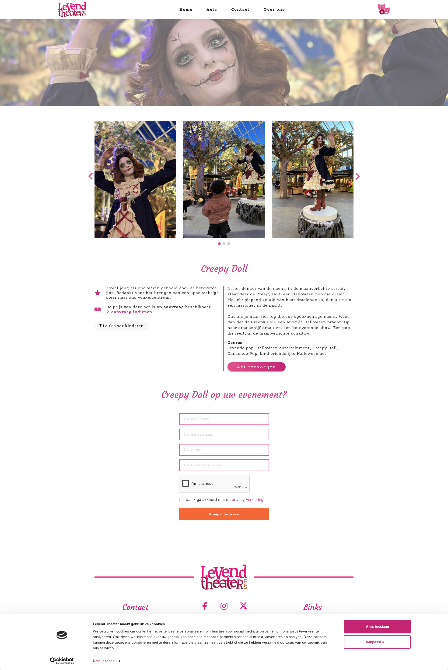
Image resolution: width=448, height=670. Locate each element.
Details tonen (104, 661)
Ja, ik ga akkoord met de (225, 499)
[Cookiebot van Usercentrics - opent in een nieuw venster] (62, 660)
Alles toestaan (377, 627)
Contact (240, 9)
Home (185, 9)
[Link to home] (72, 9)
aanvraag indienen (131, 311)
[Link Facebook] (205, 606)
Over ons (274, 9)
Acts (211, 9)
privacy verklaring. (248, 499)
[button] (219, 243)
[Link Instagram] (224, 606)
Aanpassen (375, 642)
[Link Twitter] (243, 606)
